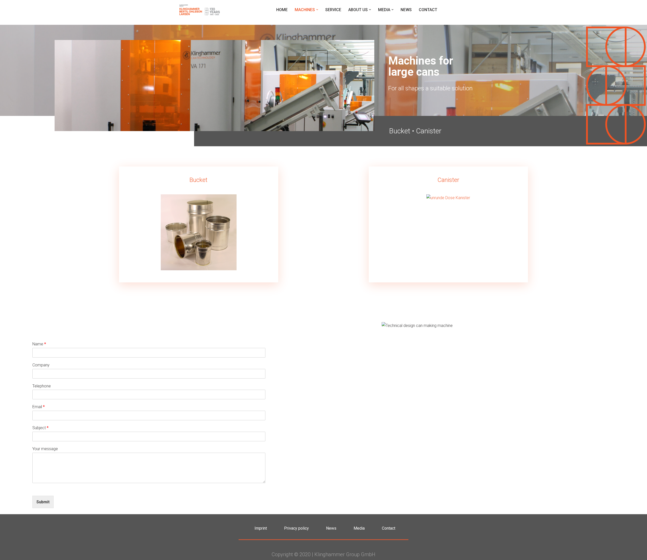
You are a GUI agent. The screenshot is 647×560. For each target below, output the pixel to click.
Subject (40, 427)
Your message (45, 448)
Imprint (261, 528)
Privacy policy (296, 528)
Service (333, 9)
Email (38, 406)
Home (282, 9)
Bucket (399, 131)
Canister (429, 131)
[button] (317, 10)
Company (41, 365)
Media (359, 528)
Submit (43, 502)
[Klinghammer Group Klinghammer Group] (199, 9)
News (406, 9)
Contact (428, 9)
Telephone (41, 386)
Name (39, 344)
